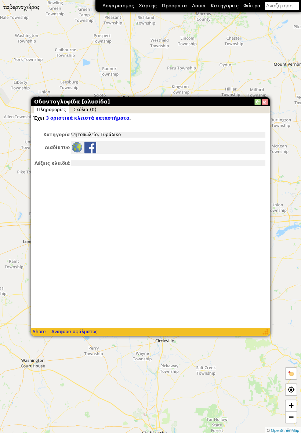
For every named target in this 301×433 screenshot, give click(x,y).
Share (39, 331)
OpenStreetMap (285, 430)
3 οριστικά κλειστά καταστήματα (87, 118)
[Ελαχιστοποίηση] (265, 102)
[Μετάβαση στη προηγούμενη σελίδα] (257, 102)
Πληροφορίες (51, 109)
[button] (291, 373)
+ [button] (291, 405)
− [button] (291, 417)
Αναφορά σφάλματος (74, 331)
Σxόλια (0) (85, 109)
